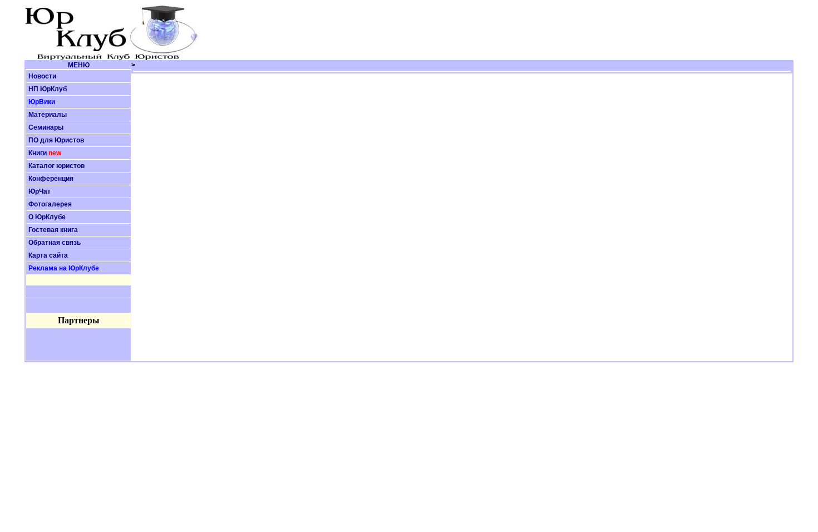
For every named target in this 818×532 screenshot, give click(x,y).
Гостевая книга (53, 230)
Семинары (45, 127)
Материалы (47, 115)
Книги (37, 153)
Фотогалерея (50, 204)
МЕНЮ (79, 65)
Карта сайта (48, 255)
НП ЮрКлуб (47, 89)
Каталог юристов (56, 166)
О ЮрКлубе (47, 217)
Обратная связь (54, 243)
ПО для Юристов (56, 140)
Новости (42, 76)
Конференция (50, 179)
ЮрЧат (39, 191)
